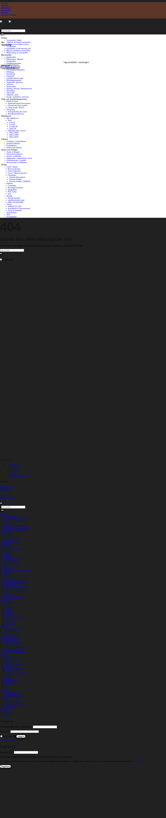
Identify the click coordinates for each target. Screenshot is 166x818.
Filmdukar (12, 175)
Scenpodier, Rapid (14, 40)
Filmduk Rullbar (15, 179)
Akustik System (14, 198)
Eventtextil (10, 74)
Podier (4, 38)
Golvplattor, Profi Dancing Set (18, 48)
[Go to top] (1, 503)
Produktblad (11, 217)
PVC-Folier (12, 192)
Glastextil (10, 76)
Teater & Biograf (13, 152)
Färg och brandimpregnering (14, 99)
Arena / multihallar (13, 156)
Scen (10, 120)
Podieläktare (11, 145)
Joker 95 (12, 129)
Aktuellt (4, 6)
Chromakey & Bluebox (15, 70)
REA (8, 215)
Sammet (9, 84)
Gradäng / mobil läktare (16, 141)
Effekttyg (10, 72)
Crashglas (12, 185)
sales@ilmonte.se (8, 498)
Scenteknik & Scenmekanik (19, 208)
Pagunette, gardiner (14, 82)
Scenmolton (11, 86)
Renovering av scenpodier (17, 53)
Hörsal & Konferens (14, 154)
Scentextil (5, 65)
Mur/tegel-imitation (15, 188)
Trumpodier (11, 46)
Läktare (4, 139)
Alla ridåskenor (12, 118)
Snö (9, 194)
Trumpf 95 (13, 126)
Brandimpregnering (16, 114)
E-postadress (6, 752)
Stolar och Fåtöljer (9, 150)
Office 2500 (14, 135)
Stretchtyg (10, 91)
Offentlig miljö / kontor (17, 131)
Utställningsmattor (13, 63)
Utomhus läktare (13, 143)
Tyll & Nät (10, 93)
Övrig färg (10, 110)
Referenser (6, 8)
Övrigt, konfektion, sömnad (17, 97)
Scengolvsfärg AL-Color (17, 112)
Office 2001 (14, 133)
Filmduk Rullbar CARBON (19, 181)
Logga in (21, 736)
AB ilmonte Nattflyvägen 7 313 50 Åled (6, 488)
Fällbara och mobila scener (17, 44)
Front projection (14, 171)
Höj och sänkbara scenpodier (18, 51)
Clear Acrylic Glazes (16, 107)
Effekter (9, 183)
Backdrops (10, 68)
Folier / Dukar (12, 167)
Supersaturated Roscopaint (19, 103)
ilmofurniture (11, 213)
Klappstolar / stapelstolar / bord (19, 158)
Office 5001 (14, 137)
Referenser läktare (14, 148)
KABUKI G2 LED (14, 206)
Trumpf (12, 124)
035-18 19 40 (6, 496)
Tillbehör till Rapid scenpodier (18, 42)
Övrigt (4, 165)
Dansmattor (11, 57)
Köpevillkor (6, 10)
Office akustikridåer (16, 202)
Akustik (9, 196)
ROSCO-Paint (12, 101)
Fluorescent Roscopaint (17, 105)
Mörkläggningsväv (13, 80)
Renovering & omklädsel (16, 162)
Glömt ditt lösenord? (9, 741)
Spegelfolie (12, 190)
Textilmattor (11, 61)
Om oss (4, 3)
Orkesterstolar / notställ (16, 160)
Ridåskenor (6, 116)
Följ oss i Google (8, 15)
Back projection (14, 169)
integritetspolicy (137, 761)
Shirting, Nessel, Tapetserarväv (19, 88)
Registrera (5, 766)
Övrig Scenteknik (15, 210)
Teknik (9, 204)
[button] (2, 42)
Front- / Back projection (17, 173)
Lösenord (5, 731)
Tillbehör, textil (12, 95)
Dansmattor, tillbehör (14, 59)
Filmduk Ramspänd (17, 177)
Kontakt (4, 13)
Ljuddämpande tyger (14, 78)
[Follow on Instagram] (3, 455)
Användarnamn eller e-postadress (16, 727)
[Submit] (1, 253)
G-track (12, 122)
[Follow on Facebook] (1, 455)
